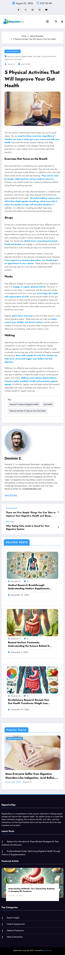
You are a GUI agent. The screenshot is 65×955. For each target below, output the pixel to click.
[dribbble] (32, 9)
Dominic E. (11, 64)
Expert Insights (13, 917)
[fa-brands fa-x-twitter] (25, 9)
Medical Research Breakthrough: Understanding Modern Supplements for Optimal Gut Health (28, 587)
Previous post (11, 508)
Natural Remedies (12, 51)
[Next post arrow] (58, 527)
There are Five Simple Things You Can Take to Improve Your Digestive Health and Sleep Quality (31, 514)
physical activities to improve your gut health (28, 410)
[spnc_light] (62, 21)
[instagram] (39, 9)
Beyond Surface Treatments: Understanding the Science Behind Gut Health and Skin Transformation (30, 644)
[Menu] (47, 21)
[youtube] (46, 9)
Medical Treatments (14, 738)
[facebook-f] (18, 9)
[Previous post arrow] (58, 512)
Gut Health (37, 56)
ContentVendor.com (31, 489)
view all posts (11, 495)
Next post (10, 521)
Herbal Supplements (16, 924)
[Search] (56, 21)
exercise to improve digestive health (19, 56)
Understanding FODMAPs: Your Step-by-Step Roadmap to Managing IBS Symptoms (31, 890)
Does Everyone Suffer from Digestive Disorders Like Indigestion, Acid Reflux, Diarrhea (30, 776)
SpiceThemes (47, 950)
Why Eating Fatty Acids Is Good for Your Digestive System (28, 527)
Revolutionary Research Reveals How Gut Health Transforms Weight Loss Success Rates (28, 701)
